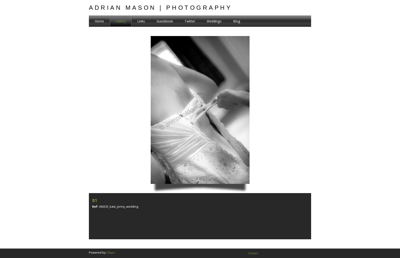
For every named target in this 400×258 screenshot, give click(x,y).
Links (141, 21)
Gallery (121, 21)
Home (99, 21)
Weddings (214, 21)
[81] (200, 114)
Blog (236, 21)
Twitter (189, 21)
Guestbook (164, 21)
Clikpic (110, 252)
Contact (253, 253)
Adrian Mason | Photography (160, 7)
